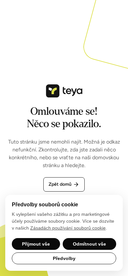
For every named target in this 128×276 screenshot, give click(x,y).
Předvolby (64, 258)
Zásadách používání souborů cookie (68, 228)
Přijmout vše (36, 244)
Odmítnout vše (89, 244)
